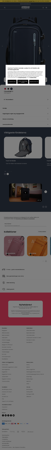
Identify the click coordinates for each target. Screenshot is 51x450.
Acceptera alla (12, 81)
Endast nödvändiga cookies (22, 82)
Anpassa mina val (34, 81)
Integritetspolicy (22, 77)
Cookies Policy (33, 77)
